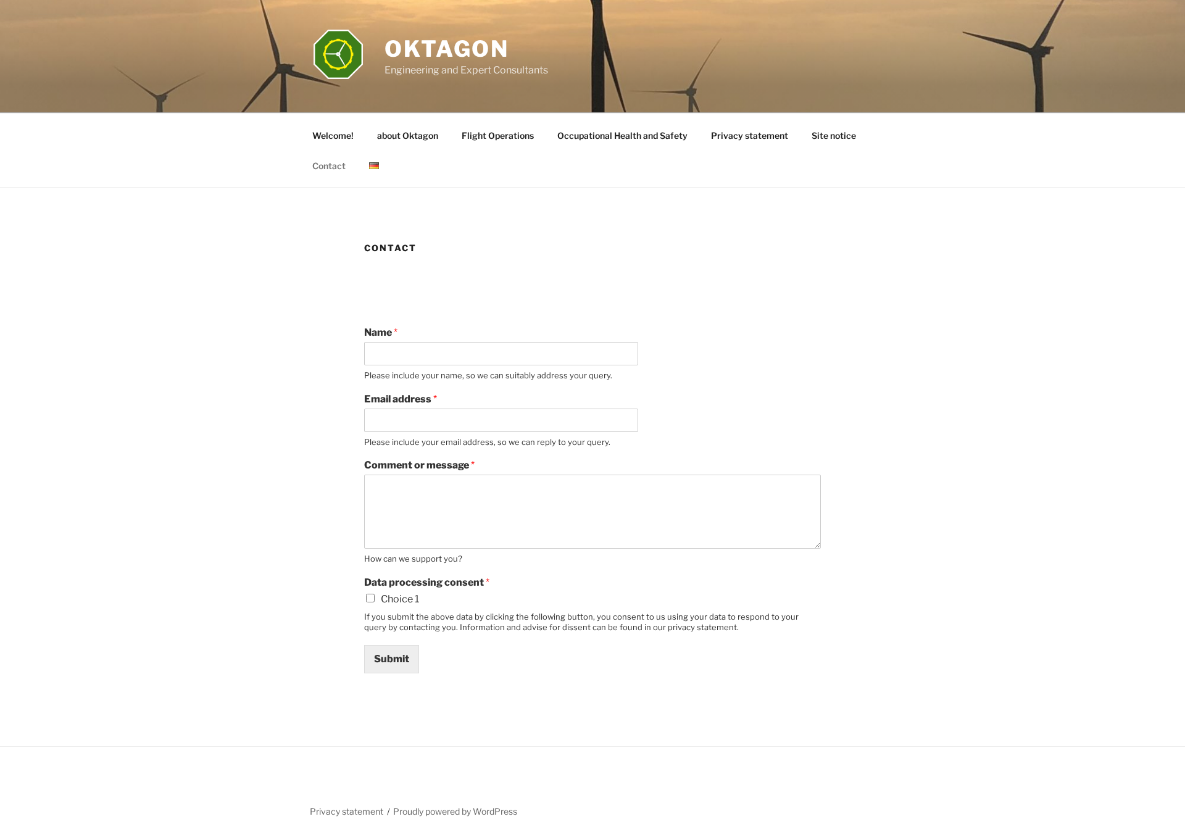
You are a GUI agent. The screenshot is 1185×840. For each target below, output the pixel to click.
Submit (391, 659)
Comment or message (419, 465)
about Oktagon (407, 135)
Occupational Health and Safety (622, 135)
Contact (329, 165)
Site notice (834, 135)
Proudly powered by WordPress (455, 811)
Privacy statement (749, 135)
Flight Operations (498, 135)
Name (380, 332)
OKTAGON (447, 48)
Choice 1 (400, 599)
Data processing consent (426, 582)
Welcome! (333, 135)
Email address (400, 399)
